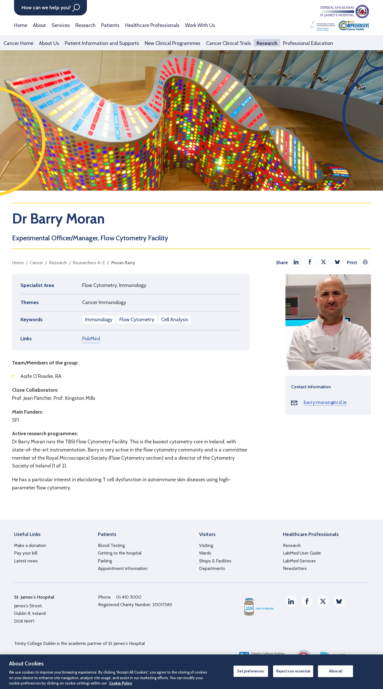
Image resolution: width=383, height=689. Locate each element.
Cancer (36, 262)
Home (20, 25)
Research (85, 25)
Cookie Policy (120, 683)
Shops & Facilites (215, 560)
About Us (49, 43)
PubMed (91, 339)
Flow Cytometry (136, 319)
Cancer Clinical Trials (228, 43)
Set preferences (250, 671)
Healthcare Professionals (152, 25)
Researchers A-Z (89, 262)
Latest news (26, 560)
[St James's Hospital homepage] (339, 18)
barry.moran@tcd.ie (325, 402)
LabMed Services (299, 560)
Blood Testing (111, 545)
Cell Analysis (174, 319)
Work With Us (200, 25)
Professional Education (308, 43)
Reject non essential (293, 671)
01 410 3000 (128, 597)
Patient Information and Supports (102, 43)
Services (61, 25)
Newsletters (295, 568)
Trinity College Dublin (35, 643)
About (39, 25)
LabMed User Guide (302, 553)
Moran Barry (123, 262)
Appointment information (122, 568)
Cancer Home (18, 43)
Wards (205, 553)
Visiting (206, 545)
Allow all (335, 671)
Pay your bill (26, 553)
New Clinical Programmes (172, 43)
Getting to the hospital (120, 553)
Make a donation (30, 545)
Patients (110, 25)
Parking (105, 560)
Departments (212, 568)
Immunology (98, 319)
